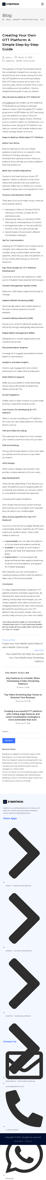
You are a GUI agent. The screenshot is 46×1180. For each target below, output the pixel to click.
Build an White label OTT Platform (22, 622)
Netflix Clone (8, 627)
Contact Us (28, 1141)
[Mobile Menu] (42, 4)
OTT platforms (8, 103)
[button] (0, 1146)
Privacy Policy (18, 1141)
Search (5, 731)
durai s (9, 57)
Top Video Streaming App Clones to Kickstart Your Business (23, 696)
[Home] (3, 19)
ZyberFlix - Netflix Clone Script (20, 61)
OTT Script (15, 629)
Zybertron (7, 808)
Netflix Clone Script (23, 627)
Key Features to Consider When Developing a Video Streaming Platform (23, 681)
